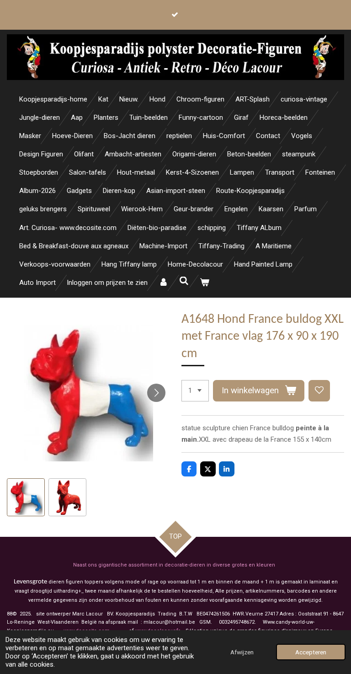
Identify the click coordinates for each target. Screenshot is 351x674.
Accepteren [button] (310, 652)
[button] (26, 497)
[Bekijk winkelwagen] (204, 283)
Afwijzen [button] (242, 652)
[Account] (163, 283)
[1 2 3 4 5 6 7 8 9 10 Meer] (195, 390)
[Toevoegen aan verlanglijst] (319, 390)
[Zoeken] (184, 281)
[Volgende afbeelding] (156, 393)
